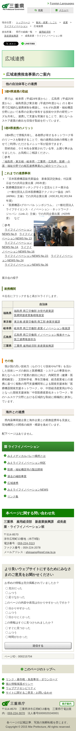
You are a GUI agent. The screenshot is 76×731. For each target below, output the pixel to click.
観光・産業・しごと (46, 22)
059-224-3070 (16, 713)
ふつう (13, 592)
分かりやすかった (19, 608)
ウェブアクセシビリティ (21, 688)
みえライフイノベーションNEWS (27, 489)
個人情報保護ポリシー (19, 683)
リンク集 (12, 496)
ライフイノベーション (16, 26)
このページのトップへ (39, 669)
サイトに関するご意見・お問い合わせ (29, 692)
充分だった (15, 588)
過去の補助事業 (17, 476)
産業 (65, 22)
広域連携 (12, 483)
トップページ (23, 22)
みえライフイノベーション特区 (26, 462)
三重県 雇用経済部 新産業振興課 (34, 345)
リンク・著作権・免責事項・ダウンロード (32, 679)
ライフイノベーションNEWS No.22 (26, 255)
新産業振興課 (11, 35)
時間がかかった (18, 636)
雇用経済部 (45, 32)
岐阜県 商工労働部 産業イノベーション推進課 (42, 328)
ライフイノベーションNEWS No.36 (26, 264)
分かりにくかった (19, 617)
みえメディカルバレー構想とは (26, 456)
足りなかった (17, 597)
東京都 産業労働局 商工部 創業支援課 (37, 321)
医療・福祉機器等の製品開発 (25, 469)
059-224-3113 (26, 543)
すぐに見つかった (19, 628)
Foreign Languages (62, 3)
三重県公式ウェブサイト (13, 6)
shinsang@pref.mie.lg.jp (41, 552)
